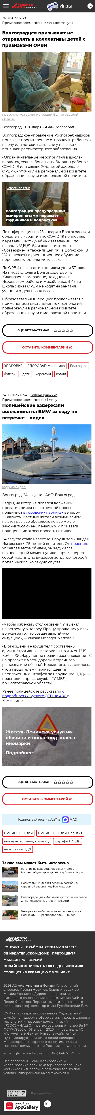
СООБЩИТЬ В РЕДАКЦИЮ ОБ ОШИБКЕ (37, 972)
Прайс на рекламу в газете (51, 947)
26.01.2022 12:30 (14, 18)
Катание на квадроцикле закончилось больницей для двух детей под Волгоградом (52, 870)
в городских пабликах (43, 512)
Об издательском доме (26, 953)
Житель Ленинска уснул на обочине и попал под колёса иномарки (40, 737)
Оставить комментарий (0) (48, 347)
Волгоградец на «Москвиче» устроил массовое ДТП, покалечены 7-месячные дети (54, 898)
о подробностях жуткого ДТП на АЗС (34, 693)
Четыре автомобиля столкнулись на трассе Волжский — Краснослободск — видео (51, 913)
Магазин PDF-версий (23, 960)
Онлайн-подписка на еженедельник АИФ (43, 966)
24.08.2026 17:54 (14, 395)
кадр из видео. (14, 487)
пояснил (79, 544)
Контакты (13, 947)
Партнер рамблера (41, 1093)
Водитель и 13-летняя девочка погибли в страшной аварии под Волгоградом (49, 884)
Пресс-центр (64, 953)
